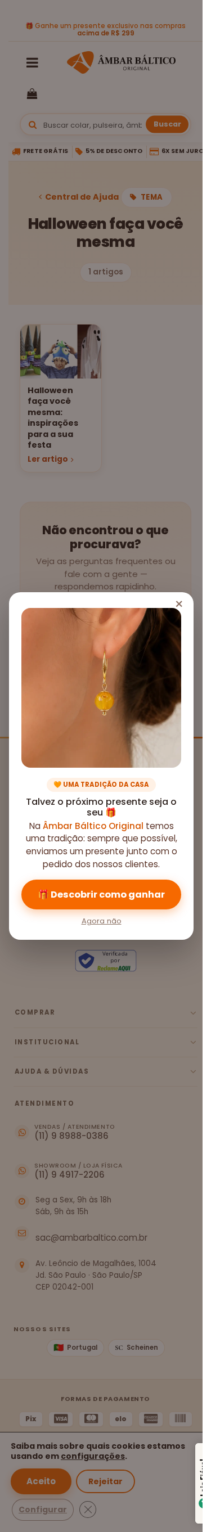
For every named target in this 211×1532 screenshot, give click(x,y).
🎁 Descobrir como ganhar (101, 894)
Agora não (102, 921)
